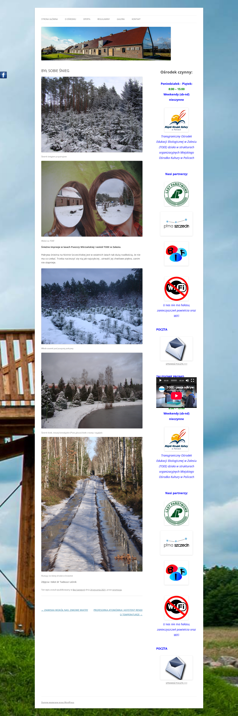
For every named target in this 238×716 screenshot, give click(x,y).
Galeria (121, 19)
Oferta (86, 19)
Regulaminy (103, 19)
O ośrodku (70, 19)
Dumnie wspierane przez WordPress (57, 702)
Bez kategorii (79, 589)
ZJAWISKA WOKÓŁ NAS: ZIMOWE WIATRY (64, 610)
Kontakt (136, 19)
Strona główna (49, 19)
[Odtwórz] (160, 380)
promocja (117, 589)
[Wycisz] (187, 380)
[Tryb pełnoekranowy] (192, 380)
